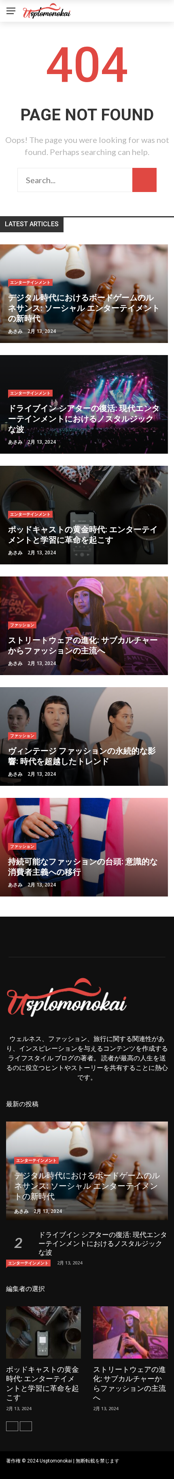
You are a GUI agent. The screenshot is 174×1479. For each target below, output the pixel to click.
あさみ (15, 331)
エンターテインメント (30, 282)
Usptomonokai (56, 1461)
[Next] (26, 1426)
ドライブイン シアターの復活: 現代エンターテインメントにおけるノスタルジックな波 (102, 1243)
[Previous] (12, 1426)
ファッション (22, 625)
